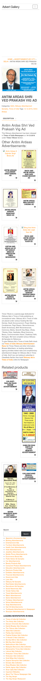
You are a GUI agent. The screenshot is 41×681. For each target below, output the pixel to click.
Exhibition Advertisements (15, 572)
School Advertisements (14, 602)
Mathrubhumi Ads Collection (16, 644)
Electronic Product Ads (14, 570)
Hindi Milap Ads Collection (15, 658)
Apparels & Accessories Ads (16, 538)
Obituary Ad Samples (13, 581)
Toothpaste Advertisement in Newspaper (20, 609)
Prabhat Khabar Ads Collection (17, 635)
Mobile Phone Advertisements (16, 554)
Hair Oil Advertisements (14, 607)
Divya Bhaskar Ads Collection (16, 665)
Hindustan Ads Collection (15, 656)
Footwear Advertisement (14, 600)
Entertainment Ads (12, 543)
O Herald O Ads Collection (15, 637)
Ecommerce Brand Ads (14, 556)
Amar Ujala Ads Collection (15, 669)
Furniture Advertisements (15, 545)
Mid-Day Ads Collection (14, 642)
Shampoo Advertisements (15, 611)
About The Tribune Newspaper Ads (18, 674)
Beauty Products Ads (13, 563)
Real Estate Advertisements (16, 584)
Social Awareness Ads (14, 588)
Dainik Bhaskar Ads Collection (16, 626)
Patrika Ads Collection (13, 633)
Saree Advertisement (13, 598)
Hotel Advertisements (13, 549)
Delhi (6, 61)
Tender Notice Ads (12, 591)
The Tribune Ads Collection (15, 628)
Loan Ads (9, 579)
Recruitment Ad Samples (15, 586)
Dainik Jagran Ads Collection (16, 667)
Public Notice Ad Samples (15, 559)
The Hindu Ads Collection (15, 621)
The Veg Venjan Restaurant (16, 679)
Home (10, 59)
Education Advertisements (15, 568)
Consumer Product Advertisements (18, 565)
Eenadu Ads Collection (14, 663)
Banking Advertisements (14, 540)
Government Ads (12, 577)
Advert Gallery (10, 6)
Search (6, 530)
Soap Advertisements (13, 604)
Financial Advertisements (15, 575)
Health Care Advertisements (16, 547)
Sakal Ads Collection (13, 630)
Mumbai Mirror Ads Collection (16, 640)
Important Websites (13, 672)
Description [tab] (8, 118)
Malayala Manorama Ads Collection (18, 646)
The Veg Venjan (11, 676)
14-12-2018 (28, 109)
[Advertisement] (20, 32)
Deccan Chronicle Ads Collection (17, 624)
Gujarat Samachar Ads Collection (18, 660)
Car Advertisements (13, 561)
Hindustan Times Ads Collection (17, 653)
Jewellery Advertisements (15, 552)
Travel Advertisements (14, 593)
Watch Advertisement (13, 595)
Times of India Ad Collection (16, 619)
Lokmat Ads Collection (14, 651)
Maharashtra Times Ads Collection (18, 649)
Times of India (14, 109)
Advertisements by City (24, 59)
